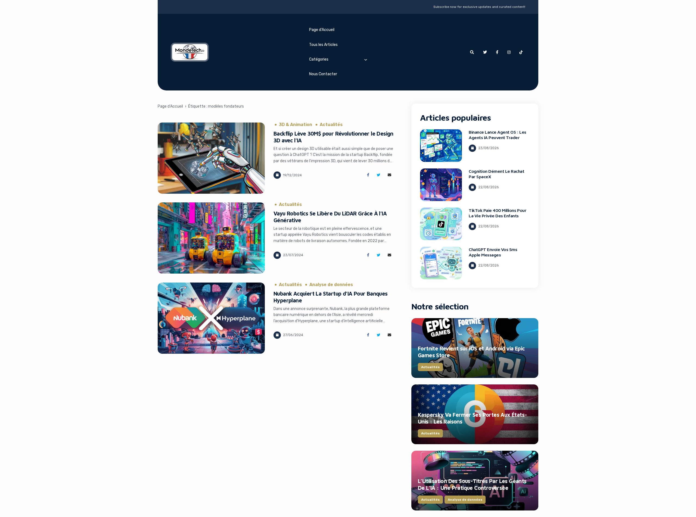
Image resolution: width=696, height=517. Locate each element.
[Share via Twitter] (378, 175)
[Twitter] (485, 52)
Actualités (331, 125)
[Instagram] (509, 52)
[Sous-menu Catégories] (365, 59)
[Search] (472, 52)
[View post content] (211, 158)
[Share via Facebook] (367, 175)
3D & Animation (295, 125)
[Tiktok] (521, 52)
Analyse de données (331, 285)
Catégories (318, 59)
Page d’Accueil (321, 29)
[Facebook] (497, 52)
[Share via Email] (389, 175)
